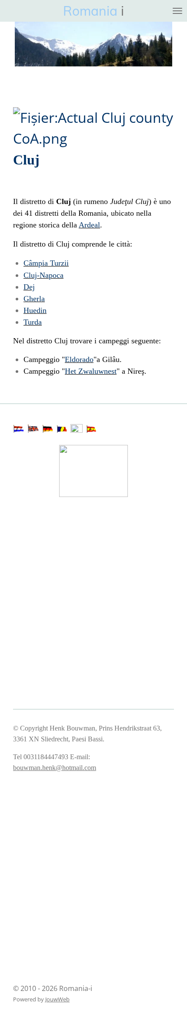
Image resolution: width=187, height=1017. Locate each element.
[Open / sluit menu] (177, 11)
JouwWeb (57, 999)
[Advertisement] (56, 540)
